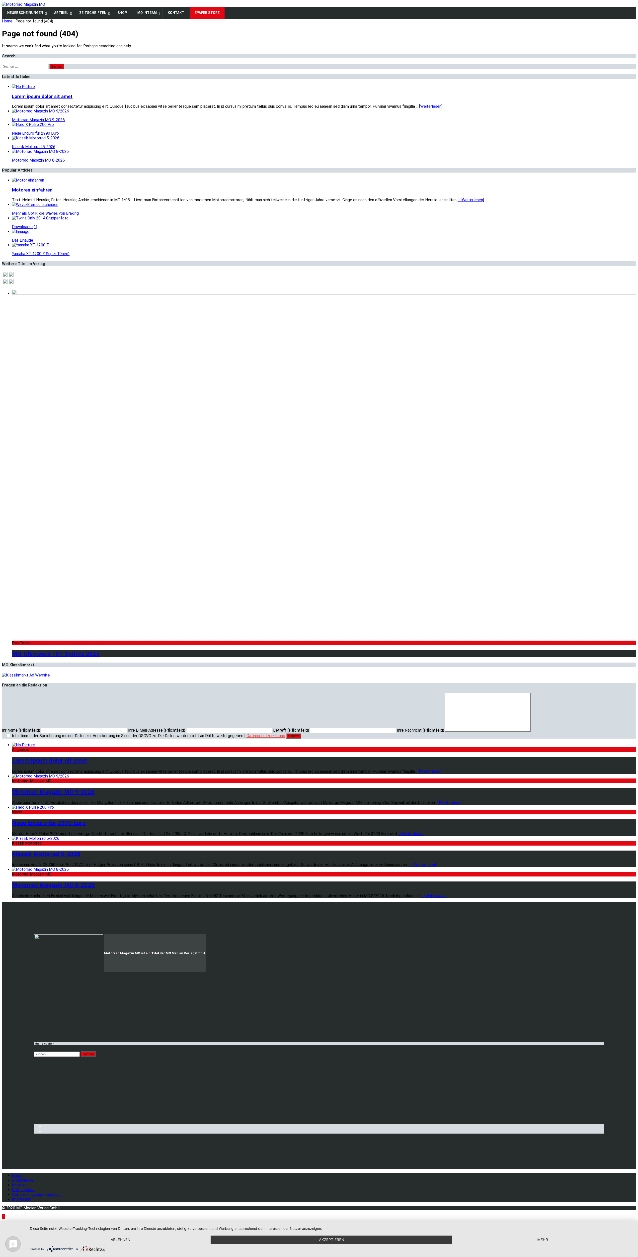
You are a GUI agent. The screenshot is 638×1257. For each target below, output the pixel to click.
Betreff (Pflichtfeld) (291, 730)
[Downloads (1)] (40, 218)
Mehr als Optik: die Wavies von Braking (45, 213)
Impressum (21, 1199)
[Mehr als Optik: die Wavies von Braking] (35, 204)
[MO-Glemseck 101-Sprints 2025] (324, 293)
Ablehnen (120, 1239)
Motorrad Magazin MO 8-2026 (38, 160)
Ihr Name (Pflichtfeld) (21, 730)
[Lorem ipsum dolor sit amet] (23, 86)
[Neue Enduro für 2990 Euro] (33, 124)
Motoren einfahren (32, 190)
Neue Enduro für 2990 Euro (35, 133)
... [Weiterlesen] (429, 106)
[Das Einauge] (20, 231)
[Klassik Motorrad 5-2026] (35, 138)
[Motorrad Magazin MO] (23, 4)
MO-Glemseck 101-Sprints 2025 (56, 653)
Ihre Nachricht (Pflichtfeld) (421, 730)
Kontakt (19, 1185)
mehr (542, 1239)
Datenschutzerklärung (265, 735)
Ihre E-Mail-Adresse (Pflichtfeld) (157, 730)
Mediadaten (22, 1180)
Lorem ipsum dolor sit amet (42, 96)
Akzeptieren (331, 1239)
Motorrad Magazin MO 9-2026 (38, 119)
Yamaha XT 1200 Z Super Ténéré (41, 253)
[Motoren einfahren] (28, 180)
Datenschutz (23, 1189)
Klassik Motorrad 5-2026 (33, 146)
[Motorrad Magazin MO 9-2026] (40, 111)
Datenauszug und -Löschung (37, 1194)
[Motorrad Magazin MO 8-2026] (40, 151)
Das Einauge (22, 240)
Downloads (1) (24, 226)
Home (17, 1175)
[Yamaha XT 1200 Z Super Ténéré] (30, 245)
